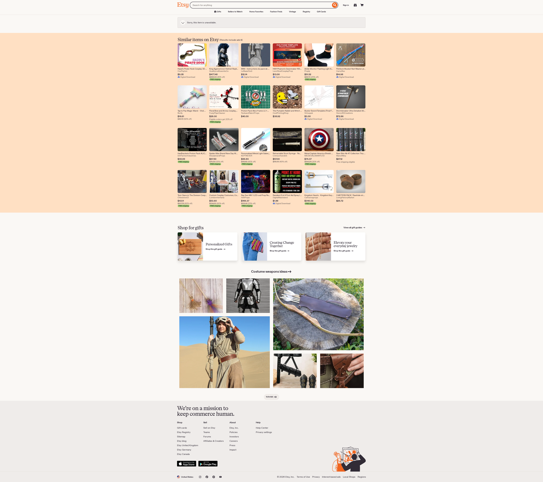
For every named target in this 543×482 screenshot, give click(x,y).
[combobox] (260, 5)
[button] (185, 477)
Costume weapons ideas (269, 271)
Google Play (207, 463)
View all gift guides (353, 227)
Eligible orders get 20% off (220, 119)
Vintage (292, 11)
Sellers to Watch (235, 11)
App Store (186, 463)
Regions (362, 477)
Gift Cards (321, 11)
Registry (306, 11)
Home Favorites (256, 11)
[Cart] (362, 5)
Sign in (346, 5)
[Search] (334, 5)
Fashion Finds (276, 11)
